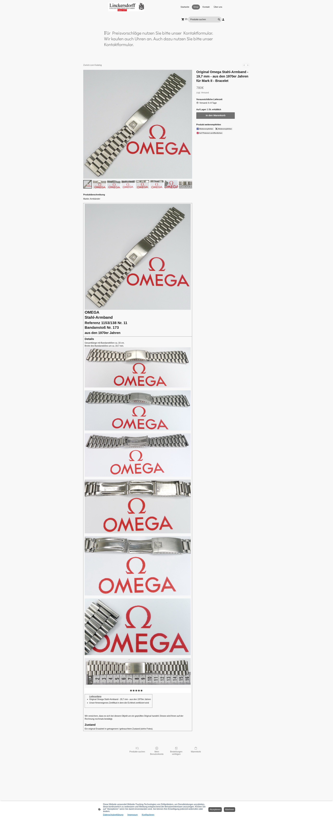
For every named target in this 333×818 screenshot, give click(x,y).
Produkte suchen (137, 752)
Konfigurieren (148, 815)
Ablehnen (229, 809)
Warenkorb (196, 752)
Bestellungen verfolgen (176, 753)
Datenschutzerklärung (113, 815)
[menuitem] (244, 65)
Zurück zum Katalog (92, 65)
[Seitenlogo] (126, 7)
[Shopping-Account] (223, 19)
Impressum (132, 815)
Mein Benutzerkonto (157, 753)
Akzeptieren (215, 809)
